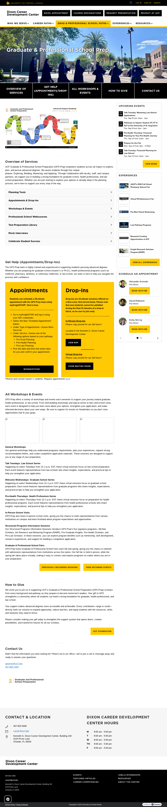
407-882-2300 (12, 667)
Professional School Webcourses (27, 216)
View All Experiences (145, 262)
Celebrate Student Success (24, 241)
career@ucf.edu (21, 731)
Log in (139, 3)
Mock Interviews (18, 233)
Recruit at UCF (150, 13)
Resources (143, 23)
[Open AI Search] (7, 799)
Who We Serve (17, 23)
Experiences (121, 23)
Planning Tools (17, 192)
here (67, 379)
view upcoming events (98, 567)
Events (77, 775)
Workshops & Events (20, 208)
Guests (157, 3)
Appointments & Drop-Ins (23, 200)
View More (151, 164)
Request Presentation (121, 13)
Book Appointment (56, 13)
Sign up (147, 3)
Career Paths (42, 23)
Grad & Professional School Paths (82, 23)
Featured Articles (84, 778)
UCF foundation (102, 631)
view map (73, 343)
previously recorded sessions (60, 567)
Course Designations (87, 13)
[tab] (137, 338)
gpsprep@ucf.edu (13, 663)
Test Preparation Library (22, 225)
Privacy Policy (10, 805)
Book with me (139, 291)
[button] (120, 338)
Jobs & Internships (129, 775)
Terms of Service (22, 805)
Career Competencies (86, 782)
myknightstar (32, 369)
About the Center (128, 782)
